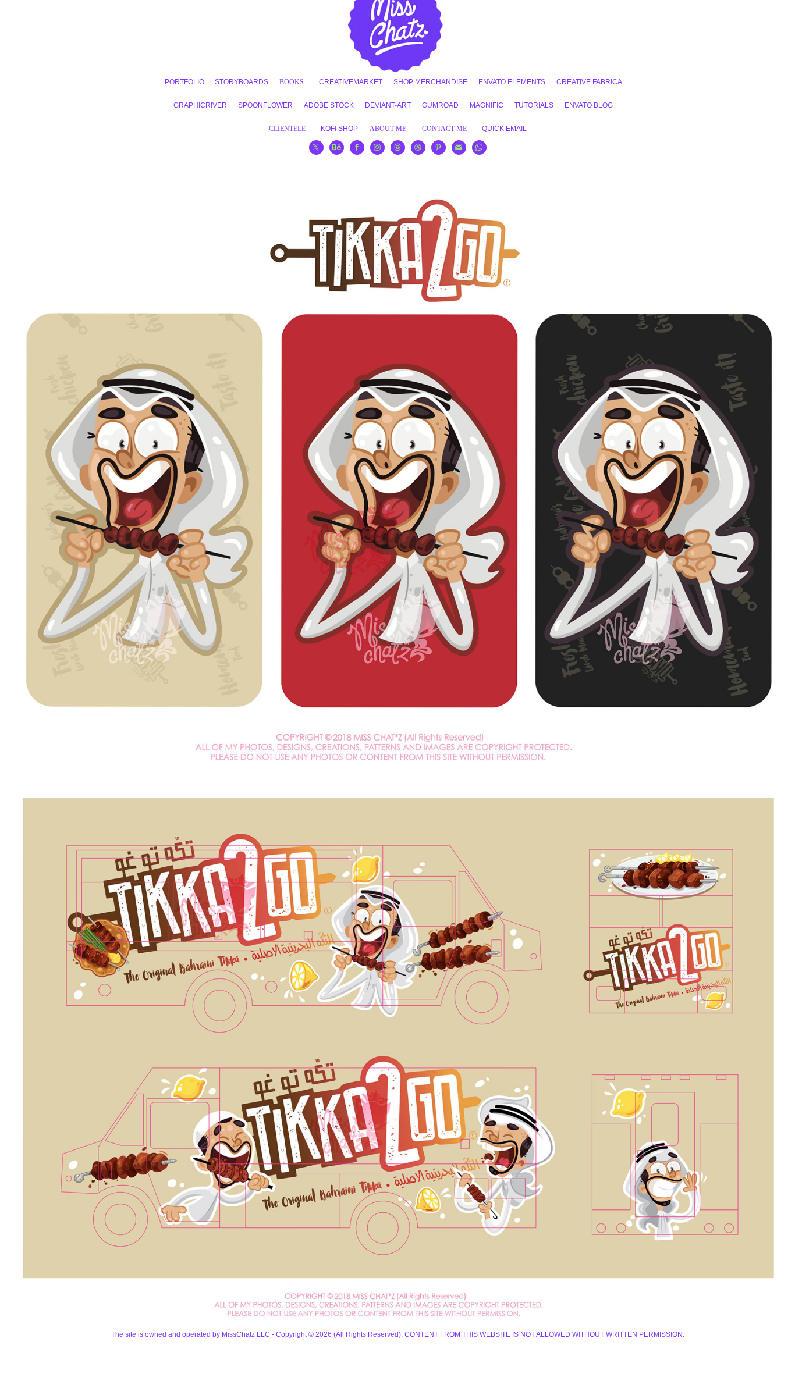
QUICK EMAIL (504, 128)
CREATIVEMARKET (350, 82)
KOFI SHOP (339, 128)
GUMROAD (440, 105)
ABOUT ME (388, 128)
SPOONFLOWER (265, 105)
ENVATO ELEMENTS (511, 82)
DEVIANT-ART (388, 105)
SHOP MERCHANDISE (430, 82)
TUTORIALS (533, 105)
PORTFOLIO (184, 82)
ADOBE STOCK (329, 105)
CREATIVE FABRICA (589, 82)
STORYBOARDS (241, 82)
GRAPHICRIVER (200, 105)
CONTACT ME (444, 128)
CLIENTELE (287, 128)
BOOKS (291, 82)
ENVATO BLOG (589, 105)
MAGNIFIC (486, 105)
